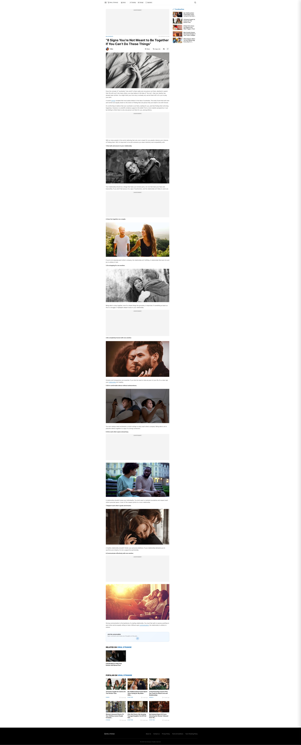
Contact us (156, 734)
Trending (134, 2)
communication (144, 625)
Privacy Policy (166, 734)
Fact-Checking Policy (192, 734)
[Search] (195, 2)
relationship (112, 382)
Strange (141, 2)
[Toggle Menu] (105, 2)
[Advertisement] (137, 23)
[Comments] (167, 49)
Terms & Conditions (177, 734)
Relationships (109, 36)
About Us (148, 734)
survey (113, 100)
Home (124, 2)
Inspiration (149, 2)
